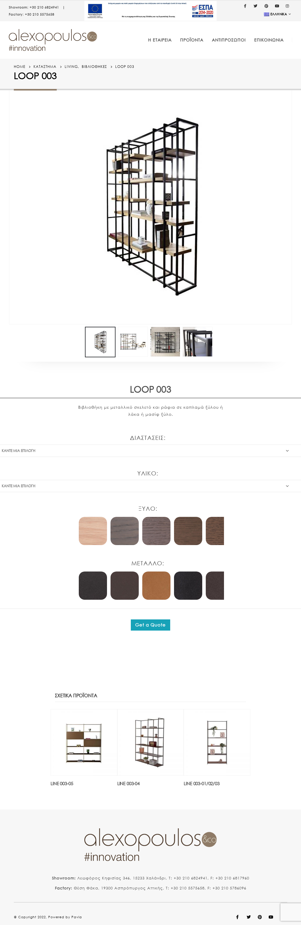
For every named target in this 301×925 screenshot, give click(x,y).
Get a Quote (150, 625)
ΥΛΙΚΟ (146, 473)
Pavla (76, 917)
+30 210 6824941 (44, 7)
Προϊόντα (191, 40)
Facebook (237, 917)
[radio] (93, 531)
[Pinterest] (266, 5)
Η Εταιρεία (160, 40)
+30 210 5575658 (39, 14)
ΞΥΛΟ (146, 508)
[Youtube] (276, 5)
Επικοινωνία (269, 40)
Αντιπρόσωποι (229, 40)
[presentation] (10, 206)
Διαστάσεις (147, 437)
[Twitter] (255, 5)
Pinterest (259, 917)
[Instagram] (287, 5)
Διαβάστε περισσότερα (107, 719)
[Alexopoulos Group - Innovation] (53, 40)
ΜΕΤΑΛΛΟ (146, 563)
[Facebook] (245, 5)
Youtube (271, 917)
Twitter (248, 917)
